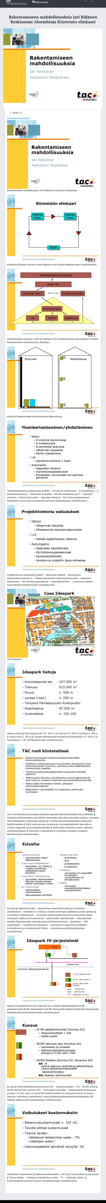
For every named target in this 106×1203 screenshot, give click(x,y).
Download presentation (18, 118)
